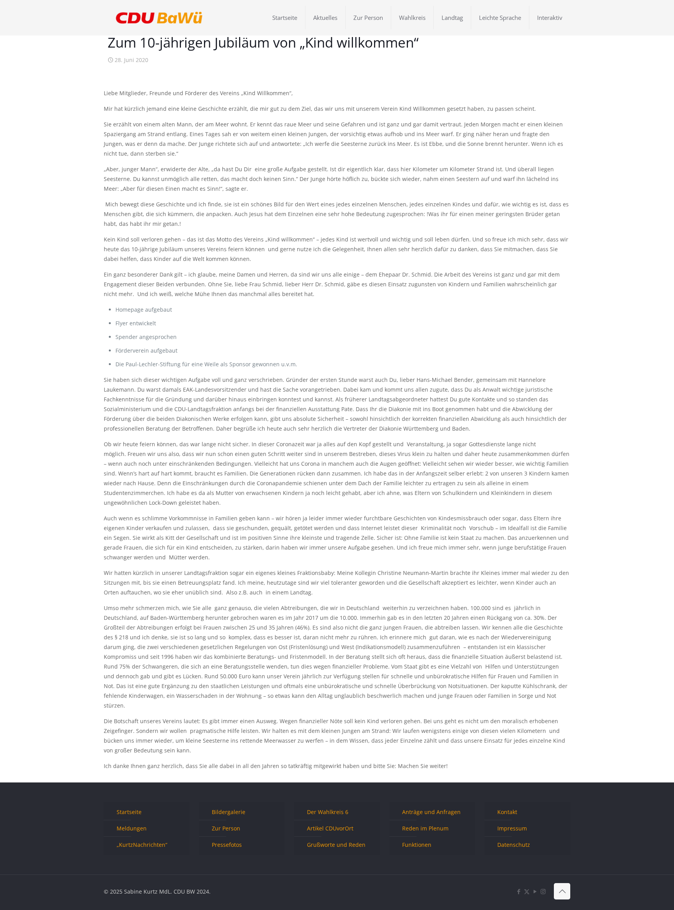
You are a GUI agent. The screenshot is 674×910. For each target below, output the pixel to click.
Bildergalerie (228, 812)
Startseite (129, 812)
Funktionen (416, 844)
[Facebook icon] (518, 891)
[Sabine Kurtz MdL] (159, 17)
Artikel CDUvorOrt (330, 828)
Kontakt (507, 812)
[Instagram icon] (543, 891)
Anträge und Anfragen (431, 812)
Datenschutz (513, 844)
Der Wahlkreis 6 (327, 812)
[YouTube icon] (535, 891)
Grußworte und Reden (336, 844)
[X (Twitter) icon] (527, 891)
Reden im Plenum (425, 828)
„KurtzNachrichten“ (142, 844)
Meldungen (132, 828)
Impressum (512, 828)
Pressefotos (227, 844)
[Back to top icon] (562, 891)
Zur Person (226, 828)
